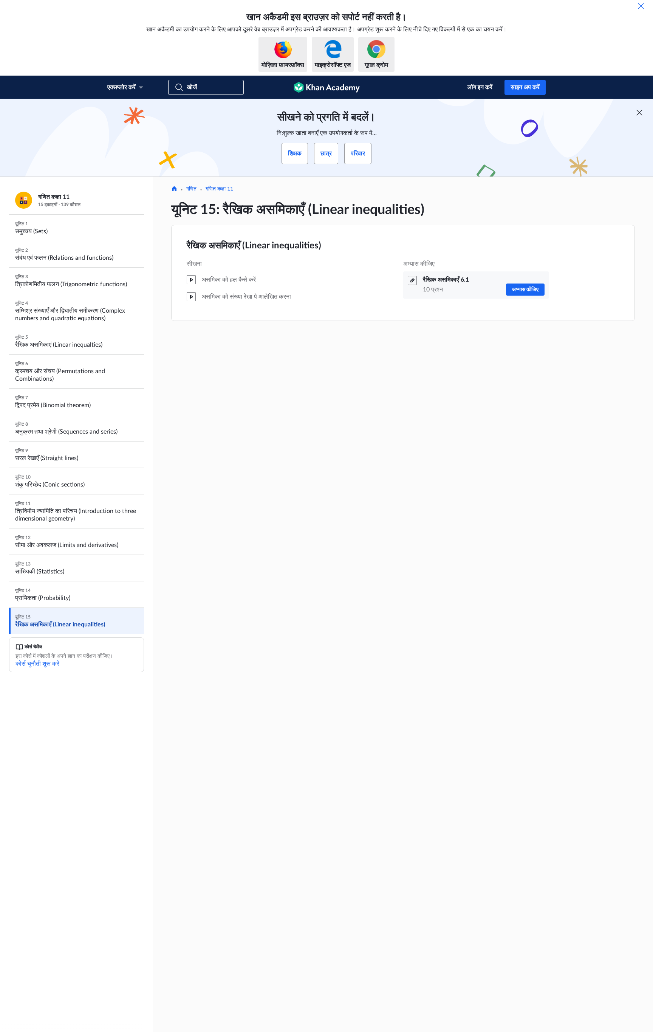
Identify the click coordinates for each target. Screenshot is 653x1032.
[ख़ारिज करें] (641, 6)
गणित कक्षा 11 (219, 189)
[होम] (174, 189)
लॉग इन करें (479, 87)
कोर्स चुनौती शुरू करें (37, 664)
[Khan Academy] (327, 87)
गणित (191, 189)
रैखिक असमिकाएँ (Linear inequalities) (254, 245)
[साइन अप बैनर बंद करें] (639, 112)
